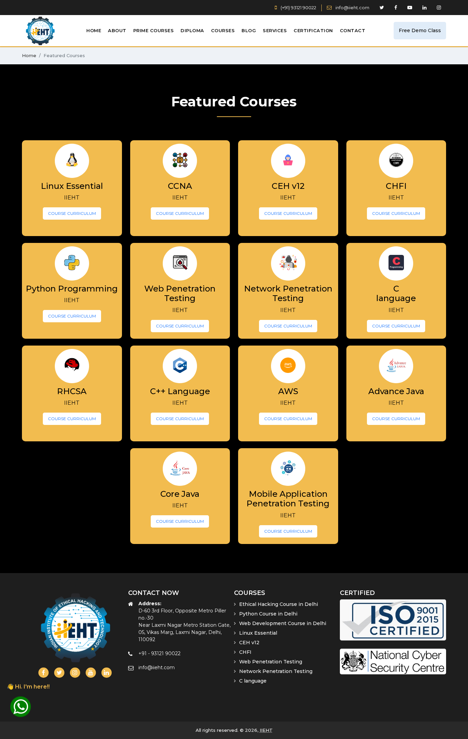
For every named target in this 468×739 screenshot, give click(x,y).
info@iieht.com (352, 7)
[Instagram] (75, 672)
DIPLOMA (192, 30)
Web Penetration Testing (270, 662)
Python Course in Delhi (268, 614)
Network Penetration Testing (275, 671)
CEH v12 (249, 642)
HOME (93, 30)
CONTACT (353, 30)
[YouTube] (91, 672)
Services (275, 30)
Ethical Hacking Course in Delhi (278, 604)
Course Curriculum (72, 213)
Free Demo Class (420, 30)
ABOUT (117, 30)
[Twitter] (59, 672)
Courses (223, 30)
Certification (313, 30)
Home (29, 55)
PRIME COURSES (153, 30)
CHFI (245, 652)
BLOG (249, 30)
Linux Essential (258, 633)
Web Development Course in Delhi (282, 623)
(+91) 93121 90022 (298, 7)
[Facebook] (43, 672)
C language (253, 681)
